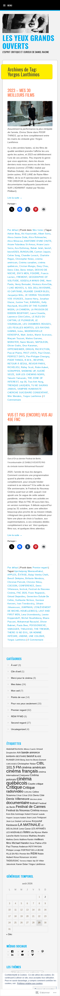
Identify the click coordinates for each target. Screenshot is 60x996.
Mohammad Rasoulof (28, 622)
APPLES (12, 575)
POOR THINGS (15, 360)
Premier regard (40, 567)
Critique (14, 787)
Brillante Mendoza (34, 578)
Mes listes (38, 230)
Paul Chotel (44, 353)
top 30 (23, 382)
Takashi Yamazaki (17, 378)
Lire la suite (15, 197)
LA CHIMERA (23, 309)
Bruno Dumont (39, 760)
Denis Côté (13, 270)
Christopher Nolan (25, 259)
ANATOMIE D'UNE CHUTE (37, 241)
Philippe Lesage (13, 850)
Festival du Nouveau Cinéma (22, 810)
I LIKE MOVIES (16, 288)
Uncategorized (18, 729)
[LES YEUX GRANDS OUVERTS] (25, 32)
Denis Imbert (26, 270)
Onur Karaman (29, 345)
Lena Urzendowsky (30, 614)
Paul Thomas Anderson (17, 846)
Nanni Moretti (27, 342)
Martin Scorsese (43, 335)
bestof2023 (13, 252)
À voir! (14, 665)
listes (20, 331)
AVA (19, 752)
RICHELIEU (14, 367)
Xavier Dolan (22, 864)
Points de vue (18, 697)
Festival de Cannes (31, 807)
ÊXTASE (22, 575)
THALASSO (27, 629)
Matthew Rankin (27, 839)
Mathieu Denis (12, 839)
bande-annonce (30, 752)
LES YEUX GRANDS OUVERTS (28, 42)
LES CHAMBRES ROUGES (37, 324)
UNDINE (23, 636)
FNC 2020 (22, 593)
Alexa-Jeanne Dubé (17, 237)
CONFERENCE (26, 585)
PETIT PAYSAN (35, 847)
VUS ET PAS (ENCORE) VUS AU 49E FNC (30, 417)
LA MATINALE (29, 825)
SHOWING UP (28, 371)
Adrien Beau (14, 233)
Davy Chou (42, 266)
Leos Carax (25, 828)
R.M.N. (28, 360)
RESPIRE (38, 360)
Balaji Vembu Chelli (38, 575)
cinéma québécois (19, 781)
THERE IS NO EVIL (18, 632)
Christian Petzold (16, 582)
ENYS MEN (23, 273)
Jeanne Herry (31, 299)
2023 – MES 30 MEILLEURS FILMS (21, 92)
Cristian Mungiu (27, 266)
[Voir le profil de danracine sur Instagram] (32, 951)
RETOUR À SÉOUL (17, 363)
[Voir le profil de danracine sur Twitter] (22, 951)
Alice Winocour (15, 241)
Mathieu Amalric (37, 835)
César (19, 795)
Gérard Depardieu (16, 596)
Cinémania (24, 775)
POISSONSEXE (37, 625)
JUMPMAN (26, 607)
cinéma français (22, 771)
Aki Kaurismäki (29, 233)
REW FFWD (17, 716)
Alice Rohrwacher (37, 237)
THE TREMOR (41, 629)
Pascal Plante (15, 353)
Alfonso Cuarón (30, 749)
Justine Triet (22, 302)
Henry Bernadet (23, 284)
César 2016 (27, 795)
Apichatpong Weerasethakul (28, 571)
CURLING (28, 792)
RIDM (34, 853)
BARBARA (11, 756)
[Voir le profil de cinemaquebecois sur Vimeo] (32, 954)
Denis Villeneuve (17, 798)
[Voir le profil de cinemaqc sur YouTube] (22, 954)
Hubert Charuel (31, 814)
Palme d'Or (41, 843)
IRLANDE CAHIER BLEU (36, 291)
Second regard (18, 722)
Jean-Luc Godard (13, 821)
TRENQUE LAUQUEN (19, 385)
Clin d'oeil (16, 671)
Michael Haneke (20, 843)
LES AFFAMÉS (38, 828)
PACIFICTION (42, 349)
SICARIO (33, 857)
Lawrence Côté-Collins (19, 316)
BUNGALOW (26, 252)
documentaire (17, 802)
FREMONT (21, 277)
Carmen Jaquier (42, 252)
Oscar (32, 843)
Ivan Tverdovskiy (25, 603)
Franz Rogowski (36, 593)
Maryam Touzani (16, 338)
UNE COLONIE (36, 636)
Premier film (25, 854)
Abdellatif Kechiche (14, 749)
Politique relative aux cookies (30, 983)
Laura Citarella (37, 313)
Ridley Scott (27, 367)
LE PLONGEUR (26, 320)
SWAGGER (13, 629)
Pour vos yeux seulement (24, 703)
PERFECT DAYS (16, 356)
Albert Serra (44, 233)
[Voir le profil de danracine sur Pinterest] (42, 951)
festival (23, 589)
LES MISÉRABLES (14, 832)
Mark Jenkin (27, 335)
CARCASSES (11, 764)
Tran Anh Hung (35, 382)
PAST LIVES (30, 353)
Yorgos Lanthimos (32, 396)
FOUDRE (35, 273)
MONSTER (13, 342)
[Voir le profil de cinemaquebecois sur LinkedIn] (12, 954)
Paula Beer (22, 625)
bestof (48, 248)
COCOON (12, 585)
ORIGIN (30, 349)
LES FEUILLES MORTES (21, 327)
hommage (19, 814)
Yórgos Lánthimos (36, 864)
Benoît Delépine (16, 578)
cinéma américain (33, 767)
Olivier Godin (14, 345)
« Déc (9, 934)
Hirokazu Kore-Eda (42, 284)
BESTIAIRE (21, 756)
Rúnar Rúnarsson (21, 857)
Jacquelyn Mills (16, 295)
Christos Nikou (34, 582)
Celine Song (14, 255)
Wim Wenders (15, 396)
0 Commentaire (35, 640)
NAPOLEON (41, 342)
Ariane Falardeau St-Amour (21, 244)
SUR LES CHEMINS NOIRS (30, 374)
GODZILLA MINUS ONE (32, 280)
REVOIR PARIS (37, 363)
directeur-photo (36, 799)
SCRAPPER (14, 371)
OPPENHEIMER (16, 349)
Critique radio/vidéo (20, 789)
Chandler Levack (29, 255)
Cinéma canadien (27, 262)
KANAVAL (35, 302)
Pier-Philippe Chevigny (37, 356)
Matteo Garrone (34, 338)
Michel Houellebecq (31, 618)
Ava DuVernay (22, 248)
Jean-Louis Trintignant (36, 818)
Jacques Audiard (19, 818)
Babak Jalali (37, 248)
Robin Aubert (41, 367)
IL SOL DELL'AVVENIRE (38, 288)
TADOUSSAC (12, 861)
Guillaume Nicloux (24, 600)
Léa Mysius (36, 832)
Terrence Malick (26, 861)
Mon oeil (15, 690)
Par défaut (13, 230)
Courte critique (35, 783)
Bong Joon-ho (26, 760)
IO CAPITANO (15, 291)
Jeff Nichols (26, 821)
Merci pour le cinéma (21, 678)
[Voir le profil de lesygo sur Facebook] (12, 951)
